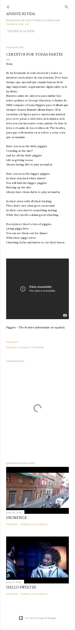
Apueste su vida (20, 14)
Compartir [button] (12, 341)
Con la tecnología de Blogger (41, 618)
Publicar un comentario (34, 524)
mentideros (24, 347)
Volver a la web (21, 31)
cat (27, 24)
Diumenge (16, 517)
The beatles (37, 347)
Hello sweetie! (21, 587)
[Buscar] (66, 6)
